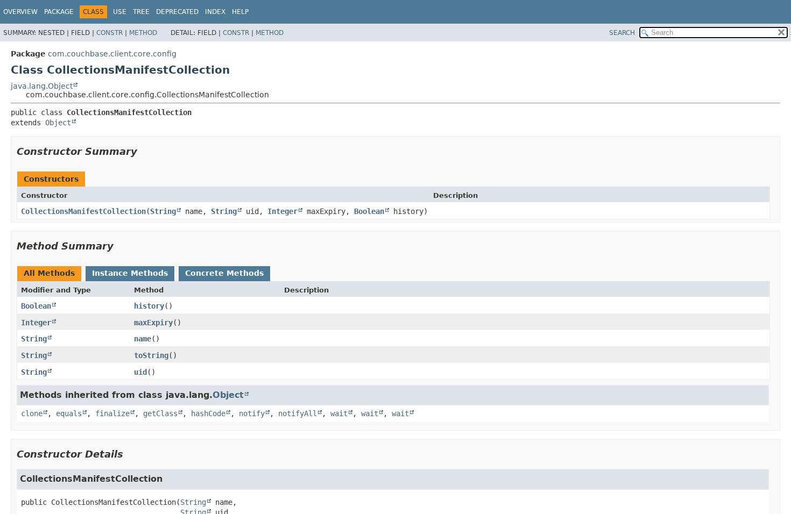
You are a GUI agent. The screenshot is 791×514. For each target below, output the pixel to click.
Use (119, 12)
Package (59, 12)
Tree (141, 12)
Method (143, 33)
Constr (109, 33)
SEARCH (622, 33)
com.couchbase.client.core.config (112, 53)
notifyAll (297, 413)
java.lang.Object (42, 86)
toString (151, 355)
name (142, 338)
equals (69, 413)
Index (215, 12)
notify (252, 413)
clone (32, 413)
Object (58, 122)
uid (140, 372)
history (149, 306)
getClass (160, 413)
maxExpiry (153, 322)
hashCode (208, 413)
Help (240, 12)
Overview (20, 12)
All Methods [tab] (49, 273)
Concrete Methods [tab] (224, 273)
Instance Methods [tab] (130, 273)
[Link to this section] (144, 151)
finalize (112, 413)
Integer (282, 211)
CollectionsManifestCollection (83, 211)
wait (339, 413)
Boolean (369, 211)
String (163, 211)
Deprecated (177, 12)
